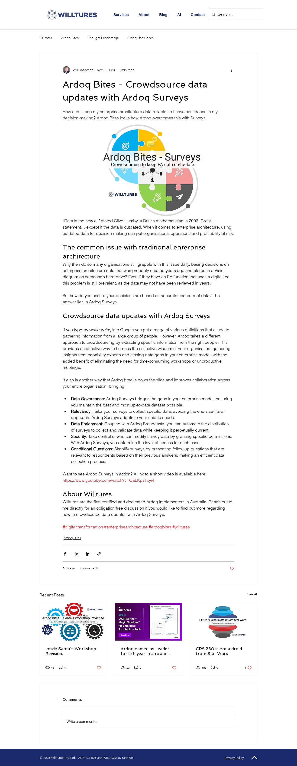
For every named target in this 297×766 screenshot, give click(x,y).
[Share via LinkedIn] (87, 554)
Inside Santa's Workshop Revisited (70, 651)
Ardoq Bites (70, 38)
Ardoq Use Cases (140, 38)
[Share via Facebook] (65, 554)
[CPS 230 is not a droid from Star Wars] (223, 622)
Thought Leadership (103, 38)
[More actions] (231, 70)
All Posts (45, 38)
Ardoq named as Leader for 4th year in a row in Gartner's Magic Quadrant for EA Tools (147, 651)
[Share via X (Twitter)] (76, 554)
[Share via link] (99, 554)
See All (252, 594)
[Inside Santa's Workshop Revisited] (73, 622)
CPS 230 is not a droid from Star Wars (219, 651)
